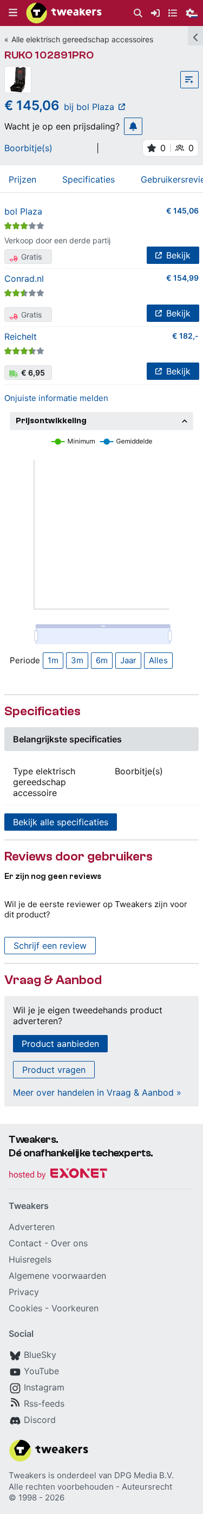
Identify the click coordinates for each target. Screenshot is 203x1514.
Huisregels (30, 1259)
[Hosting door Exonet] (58, 1175)
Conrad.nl (24, 278)
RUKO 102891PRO (49, 55)
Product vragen (54, 1069)
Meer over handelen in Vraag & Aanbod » (97, 1092)
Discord (40, 1419)
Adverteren (32, 1226)
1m (53, 660)
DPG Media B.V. (144, 1475)
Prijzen (22, 179)
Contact (25, 1243)
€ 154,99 (182, 277)
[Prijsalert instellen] (133, 126)
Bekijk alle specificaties (60, 822)
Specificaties (88, 179)
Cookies (25, 1308)
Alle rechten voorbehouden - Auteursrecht (90, 1486)
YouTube (41, 1371)
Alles (158, 660)
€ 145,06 (182, 210)
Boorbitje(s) (28, 148)
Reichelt (20, 336)
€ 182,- (185, 335)
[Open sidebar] (195, 36)
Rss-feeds (44, 1403)
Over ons (69, 1243)
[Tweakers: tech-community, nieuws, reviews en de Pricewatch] (64, 13)
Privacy (24, 1291)
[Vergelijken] (189, 79)
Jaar (128, 660)
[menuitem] (138, 13)
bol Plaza (23, 211)
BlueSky (40, 1354)
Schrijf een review (50, 945)
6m (102, 660)
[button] (13, 13)
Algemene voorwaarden (57, 1275)
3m (77, 660)
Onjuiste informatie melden (56, 398)
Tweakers (27, 1475)
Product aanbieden (60, 1043)
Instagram (44, 1387)
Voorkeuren (75, 1308)
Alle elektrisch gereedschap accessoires (82, 39)
